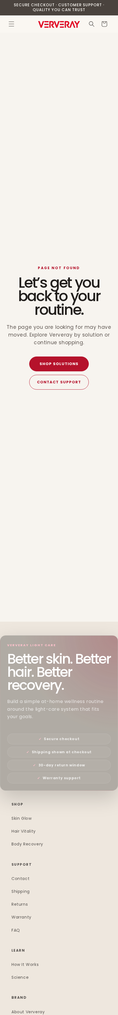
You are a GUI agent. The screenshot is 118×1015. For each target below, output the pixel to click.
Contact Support (59, 382)
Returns (19, 904)
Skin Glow (21, 818)
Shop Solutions (59, 363)
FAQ (15, 930)
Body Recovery (27, 844)
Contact (20, 878)
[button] (11, 24)
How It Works (25, 964)
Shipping (20, 891)
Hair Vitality (23, 831)
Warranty (21, 917)
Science (20, 977)
